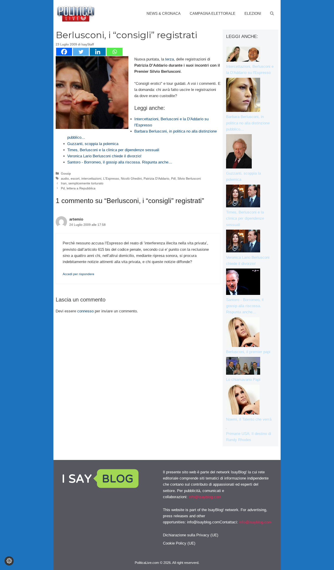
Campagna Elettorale (212, 13)
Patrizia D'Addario (156, 178)
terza (169, 59)
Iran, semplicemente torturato (82, 183)
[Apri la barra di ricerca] (272, 13)
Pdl (173, 178)
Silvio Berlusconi (189, 178)
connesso (85, 311)
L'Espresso (111, 178)
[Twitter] (81, 52)
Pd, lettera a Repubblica (78, 188)
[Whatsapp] (114, 52)
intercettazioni (91, 178)
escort (75, 178)
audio (65, 178)
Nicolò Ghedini (131, 178)
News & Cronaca (164, 13)
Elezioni (252, 13)
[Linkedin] (98, 52)
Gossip (66, 173)
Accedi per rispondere (78, 274)
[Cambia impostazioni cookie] (9, 560)
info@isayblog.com (205, 497)
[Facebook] (64, 52)
